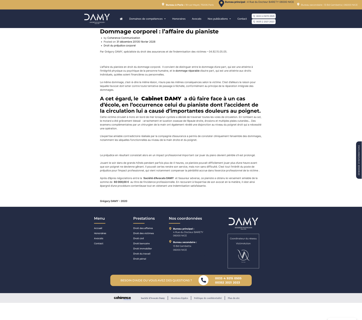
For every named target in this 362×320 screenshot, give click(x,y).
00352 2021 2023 (227, 282)
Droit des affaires (143, 228)
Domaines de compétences (146, 18)
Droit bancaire (141, 243)
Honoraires (179, 18)
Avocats (196, 18)
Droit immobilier (142, 248)
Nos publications (218, 18)
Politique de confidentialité (208, 298)
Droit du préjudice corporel (120, 45)
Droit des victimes (143, 233)
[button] (264, 16)
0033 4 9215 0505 (228, 278)
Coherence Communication (123, 37)
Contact (242, 18)
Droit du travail (141, 253)
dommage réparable (187, 70)
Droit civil (138, 238)
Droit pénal (139, 258)
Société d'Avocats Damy (153, 298)
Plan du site (234, 298)
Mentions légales (179, 298)
